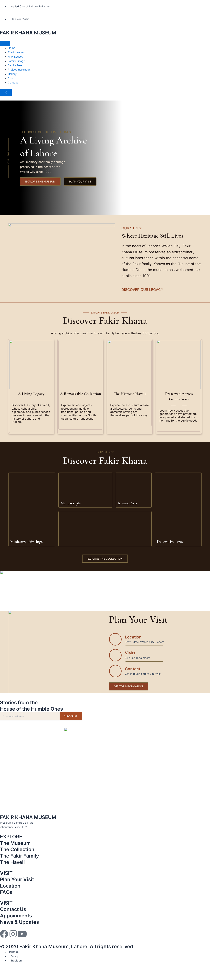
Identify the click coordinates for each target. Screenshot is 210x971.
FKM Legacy (15, 56)
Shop (11, 78)
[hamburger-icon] (5, 43)
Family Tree (15, 65)
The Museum (16, 52)
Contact (13, 82)
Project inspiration (19, 69)
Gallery (12, 74)
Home (11, 48)
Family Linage (16, 61)
